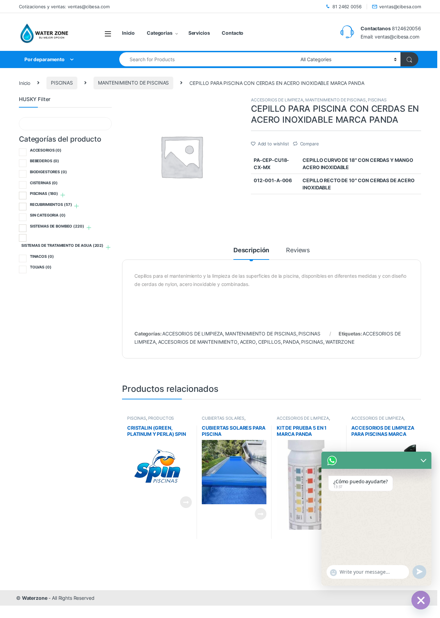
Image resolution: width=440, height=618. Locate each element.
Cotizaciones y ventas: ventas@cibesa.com (64, 6)
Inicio (128, 33)
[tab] (251, 253)
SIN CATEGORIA (48, 215)
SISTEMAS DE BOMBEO (57, 226)
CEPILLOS (269, 342)
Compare (309, 143)
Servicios (199, 33)
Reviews (298, 250)
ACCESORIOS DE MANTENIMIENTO (198, 342)
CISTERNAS (44, 182)
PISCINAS (62, 83)
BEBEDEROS (44, 160)
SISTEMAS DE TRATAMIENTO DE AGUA (62, 245)
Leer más (186, 502)
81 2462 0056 (346, 6)
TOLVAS (41, 267)
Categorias (160, 33)
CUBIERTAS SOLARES (223, 418)
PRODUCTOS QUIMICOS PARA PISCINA (151, 420)
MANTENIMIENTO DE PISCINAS (133, 83)
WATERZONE (340, 342)
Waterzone (34, 598)
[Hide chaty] (420, 600)
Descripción (251, 250)
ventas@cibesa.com (400, 6)
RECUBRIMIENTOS (51, 204)
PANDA (291, 342)
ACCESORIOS (46, 150)
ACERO (248, 342)
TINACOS (42, 256)
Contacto (232, 33)
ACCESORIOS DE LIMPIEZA (277, 99)
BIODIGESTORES (48, 171)
